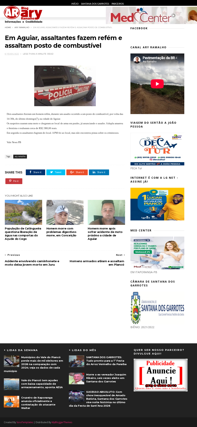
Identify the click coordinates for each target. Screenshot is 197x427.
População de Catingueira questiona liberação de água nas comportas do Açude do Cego (23, 234)
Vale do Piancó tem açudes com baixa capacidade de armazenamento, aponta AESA (42, 384)
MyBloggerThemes (62, 422)
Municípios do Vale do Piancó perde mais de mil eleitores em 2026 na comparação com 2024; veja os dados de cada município (33, 364)
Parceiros (118, 4)
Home (8, 27)
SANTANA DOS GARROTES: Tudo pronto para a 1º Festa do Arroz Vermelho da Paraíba (106, 361)
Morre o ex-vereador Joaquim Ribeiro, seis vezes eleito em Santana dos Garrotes (106, 378)
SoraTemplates (25, 422)
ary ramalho (21, 27)
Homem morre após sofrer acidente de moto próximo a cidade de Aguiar (105, 234)
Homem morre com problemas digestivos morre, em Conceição (61, 232)
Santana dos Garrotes (95, 4)
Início (75, 4)
